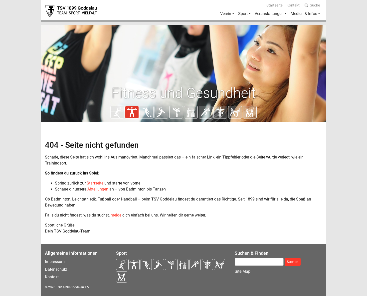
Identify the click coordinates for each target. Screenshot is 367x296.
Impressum (55, 261)
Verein (225, 13)
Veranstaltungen (269, 13)
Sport (243, 13)
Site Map (242, 271)
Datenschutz (56, 269)
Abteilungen (97, 189)
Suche (315, 5)
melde (116, 215)
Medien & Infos (304, 13)
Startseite (274, 5)
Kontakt (293, 5)
